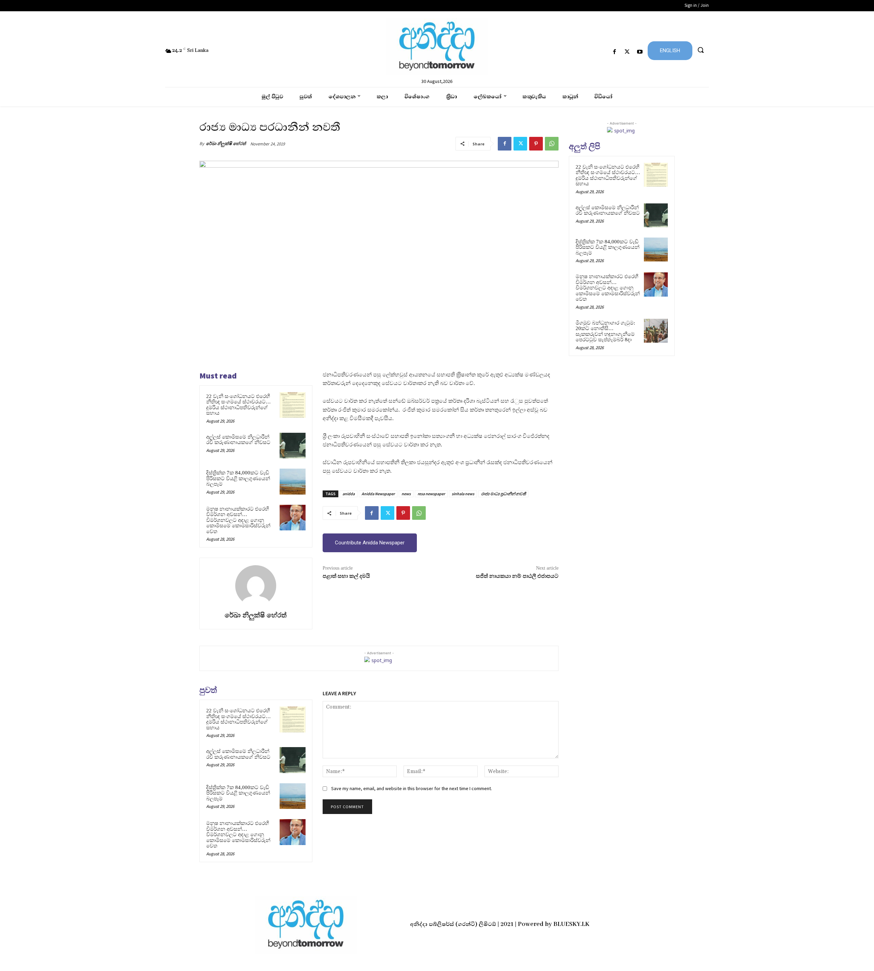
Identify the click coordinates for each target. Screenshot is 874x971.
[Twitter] (627, 52)
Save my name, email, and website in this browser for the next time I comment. (411, 788)
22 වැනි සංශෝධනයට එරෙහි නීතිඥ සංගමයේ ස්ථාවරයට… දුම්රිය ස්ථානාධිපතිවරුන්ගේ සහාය (238, 405)
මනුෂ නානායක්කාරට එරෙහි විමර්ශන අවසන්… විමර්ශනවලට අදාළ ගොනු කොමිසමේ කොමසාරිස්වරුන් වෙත (238, 520)
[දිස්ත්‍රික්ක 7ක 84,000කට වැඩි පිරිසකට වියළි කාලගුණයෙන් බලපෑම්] (293, 482)
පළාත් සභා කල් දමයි (346, 576)
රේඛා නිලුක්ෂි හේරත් (226, 143)
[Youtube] (640, 52)
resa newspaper (431, 493)
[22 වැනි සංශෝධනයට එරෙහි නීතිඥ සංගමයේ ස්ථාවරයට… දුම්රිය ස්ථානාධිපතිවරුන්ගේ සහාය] (293, 405)
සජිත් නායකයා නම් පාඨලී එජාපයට (517, 576)
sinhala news (463, 493)
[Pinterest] (536, 144)
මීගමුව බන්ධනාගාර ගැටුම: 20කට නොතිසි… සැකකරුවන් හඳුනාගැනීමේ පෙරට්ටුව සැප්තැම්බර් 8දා (605, 331)
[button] (700, 50)
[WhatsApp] (552, 144)
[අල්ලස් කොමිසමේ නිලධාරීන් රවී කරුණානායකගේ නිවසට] (293, 446)
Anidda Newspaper (378, 493)
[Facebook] (614, 52)
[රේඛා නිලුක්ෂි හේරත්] (255, 585)
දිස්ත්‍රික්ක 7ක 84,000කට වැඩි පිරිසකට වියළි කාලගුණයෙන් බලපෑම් (238, 478)
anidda (348, 493)
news (406, 493)
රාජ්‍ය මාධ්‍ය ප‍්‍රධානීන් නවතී (503, 493)
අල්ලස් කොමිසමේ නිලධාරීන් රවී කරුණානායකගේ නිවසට (238, 439)
